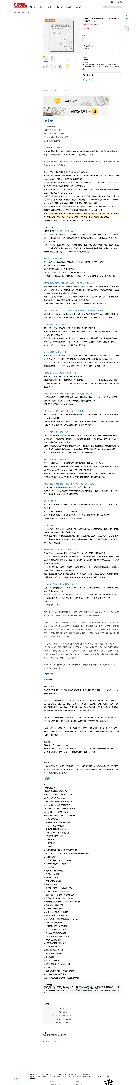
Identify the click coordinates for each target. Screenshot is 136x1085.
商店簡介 (52, 1081)
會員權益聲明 (79, 1084)
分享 (85, 80)
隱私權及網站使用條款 (55, 1084)
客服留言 (78, 1081)
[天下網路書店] (20, 5)
